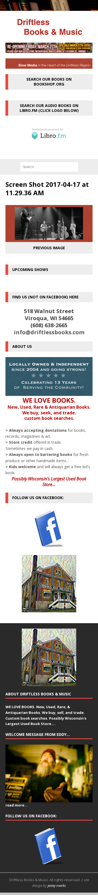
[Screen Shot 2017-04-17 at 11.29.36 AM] (49, 238)
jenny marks (57, 885)
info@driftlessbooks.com (49, 332)
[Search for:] (49, 167)
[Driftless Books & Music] (49, 27)
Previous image (49, 247)
